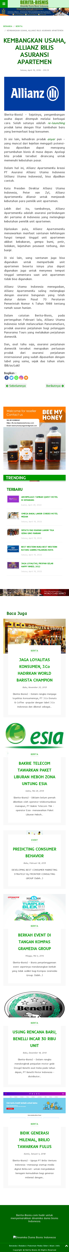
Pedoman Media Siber (38, 1245)
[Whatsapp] (16, 378)
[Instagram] (21, 378)
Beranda (13, 1245)
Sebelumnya (17, 385)
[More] (26, 378)
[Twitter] (11, 378)
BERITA (19, 26)
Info (58, 1245)
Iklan (52, 1245)
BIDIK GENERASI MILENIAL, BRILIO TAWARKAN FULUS (34, 1139)
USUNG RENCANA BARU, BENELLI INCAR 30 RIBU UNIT (34, 1038)
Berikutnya (53, 385)
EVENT (34, 840)
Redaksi (22, 1245)
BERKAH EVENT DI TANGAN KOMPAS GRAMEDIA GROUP (34, 941)
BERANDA (7, 26)
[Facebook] (7, 378)
